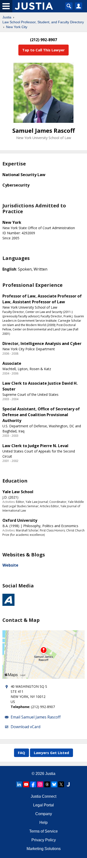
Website (10, 565)
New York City (16, 27)
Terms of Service (43, 831)
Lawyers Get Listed (51, 752)
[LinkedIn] (19, 784)
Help (43, 822)
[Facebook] (33, 784)
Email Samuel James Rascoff (36, 717)
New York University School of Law (43, 137)
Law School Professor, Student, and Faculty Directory (43, 22)
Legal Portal (43, 805)
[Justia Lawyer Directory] (68, 784)
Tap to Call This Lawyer (43, 49)
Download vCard (25, 726)
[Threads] (47, 784)
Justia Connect (43, 796)
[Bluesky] (54, 784)
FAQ (21, 752)
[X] (61, 784)
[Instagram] (40, 784)
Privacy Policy (43, 840)
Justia (6, 17)
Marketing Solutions (44, 849)
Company (43, 814)
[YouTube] (26, 784)
